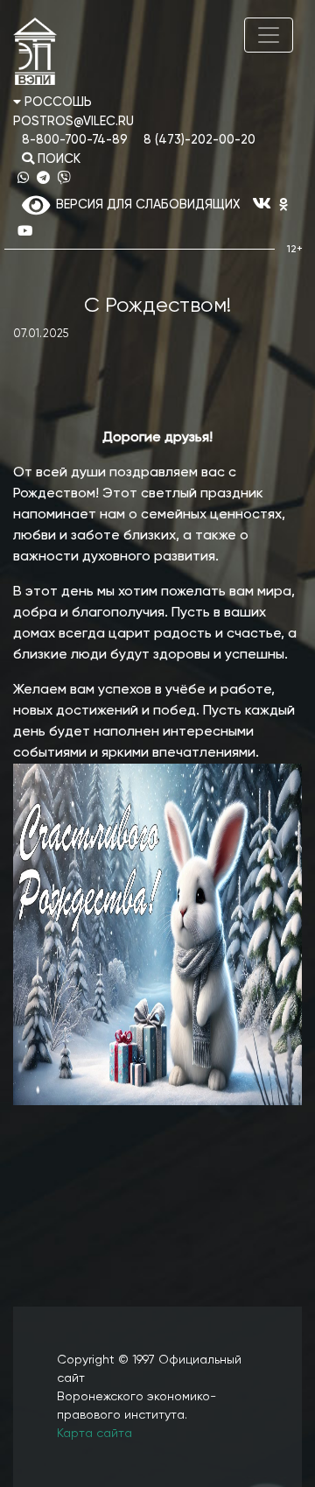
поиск (57, 159)
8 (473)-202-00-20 (200, 140)
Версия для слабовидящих (145, 205)
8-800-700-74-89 (75, 140)
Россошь (56, 102)
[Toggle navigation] (268, 35)
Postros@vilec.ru (73, 122)
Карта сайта (94, 1433)
